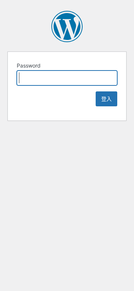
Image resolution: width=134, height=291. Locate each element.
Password (29, 65)
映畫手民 (67, 26)
